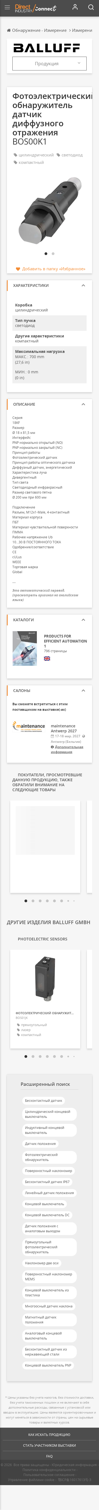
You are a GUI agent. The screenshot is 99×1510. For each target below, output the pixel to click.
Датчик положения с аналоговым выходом (42, 1228)
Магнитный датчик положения (40, 1320)
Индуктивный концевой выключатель (44, 1130)
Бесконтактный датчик (43, 1100)
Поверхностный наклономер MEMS (48, 1276)
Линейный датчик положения (49, 1193)
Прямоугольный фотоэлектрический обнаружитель (41, 1247)
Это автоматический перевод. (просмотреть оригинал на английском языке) (45, 595)
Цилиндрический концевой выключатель (47, 1114)
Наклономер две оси (42, 1263)
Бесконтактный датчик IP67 (47, 1181)
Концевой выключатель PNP (48, 1365)
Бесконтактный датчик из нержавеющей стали (46, 1352)
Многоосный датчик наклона (49, 1306)
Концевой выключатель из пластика (47, 1292)
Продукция (47, 64)
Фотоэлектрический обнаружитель (41, 1157)
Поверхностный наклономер (48, 1170)
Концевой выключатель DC (47, 1215)
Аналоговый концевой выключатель (43, 1336)
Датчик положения (40, 1143)
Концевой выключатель (44, 1204)
